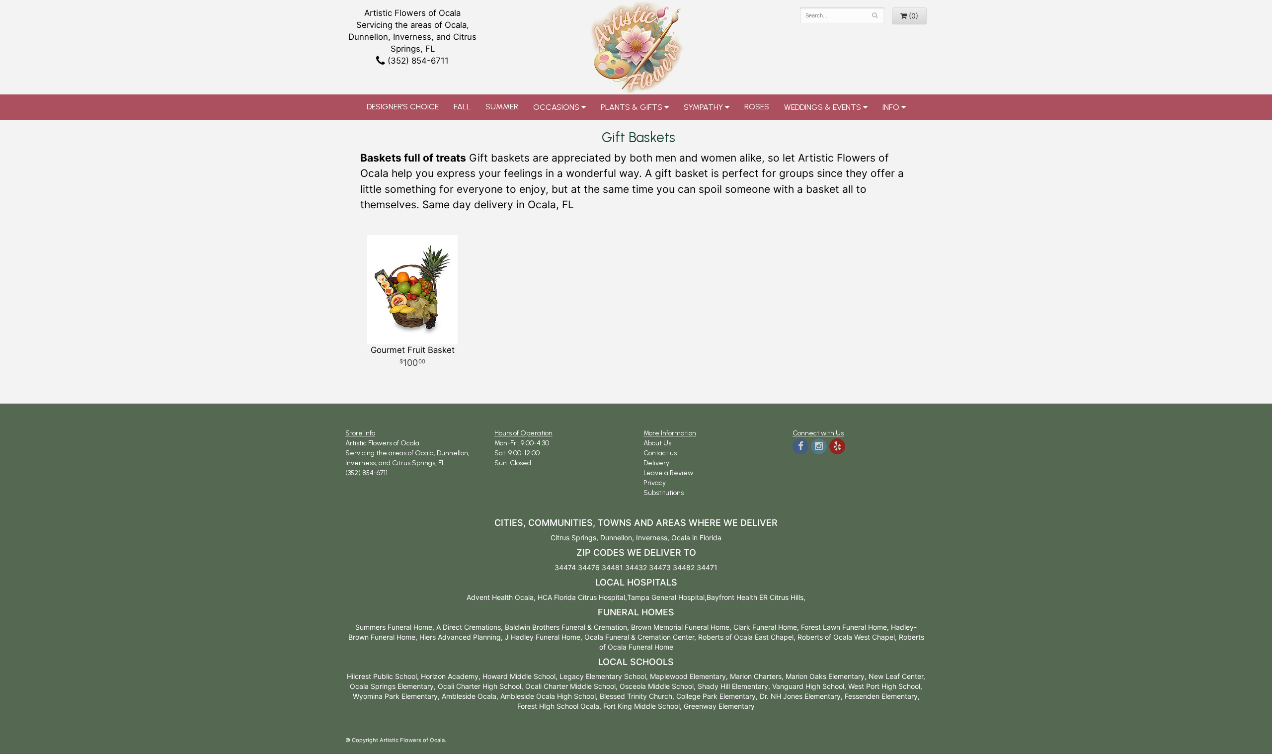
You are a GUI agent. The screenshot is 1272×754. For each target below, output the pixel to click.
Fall (462, 106)
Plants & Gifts (631, 107)
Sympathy (703, 107)
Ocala (680, 537)
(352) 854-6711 (417, 61)
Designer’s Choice (403, 106)
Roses (756, 106)
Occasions (556, 107)
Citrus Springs (573, 537)
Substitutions (663, 493)
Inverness (651, 537)
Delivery (656, 463)
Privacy (654, 483)
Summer (501, 106)
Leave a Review (668, 473)
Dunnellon (616, 537)
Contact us (660, 453)
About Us (657, 443)
